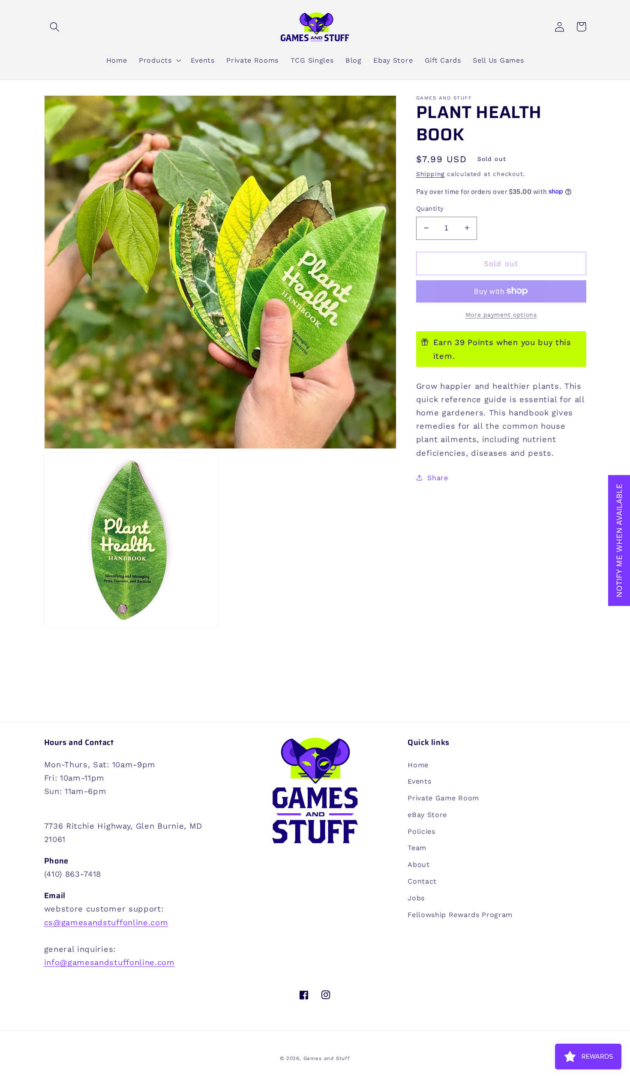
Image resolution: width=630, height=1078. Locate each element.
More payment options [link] (501, 314)
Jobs (416, 898)
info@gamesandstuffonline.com (109, 962)
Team (417, 848)
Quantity (430, 208)
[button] (55, 27)
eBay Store (427, 815)
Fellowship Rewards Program (460, 915)
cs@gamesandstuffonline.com (106, 922)
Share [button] (437, 477)
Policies (421, 831)
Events (419, 781)
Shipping (430, 173)
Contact (422, 881)
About (418, 864)
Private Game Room (443, 798)
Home (418, 765)
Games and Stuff (326, 1058)
